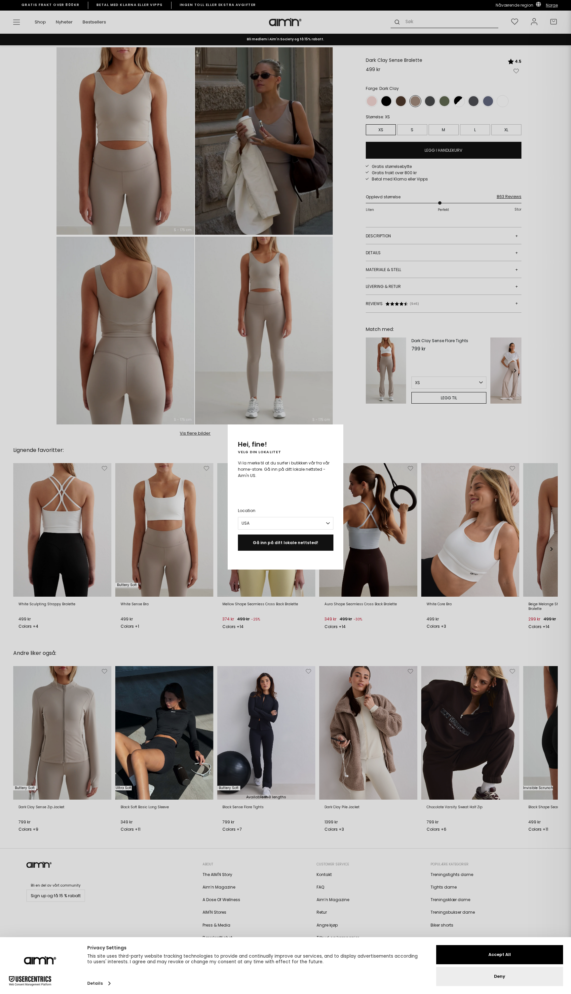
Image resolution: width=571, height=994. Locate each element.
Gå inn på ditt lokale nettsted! (285, 542)
